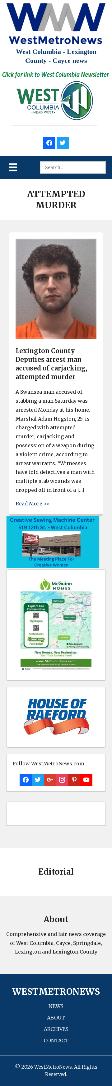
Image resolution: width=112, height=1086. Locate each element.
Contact (56, 1040)
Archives (56, 1029)
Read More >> (32, 503)
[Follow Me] (63, 142)
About (56, 1018)
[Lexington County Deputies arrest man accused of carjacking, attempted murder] (56, 337)
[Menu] (13, 167)
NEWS (56, 1006)
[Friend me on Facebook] (49, 142)
